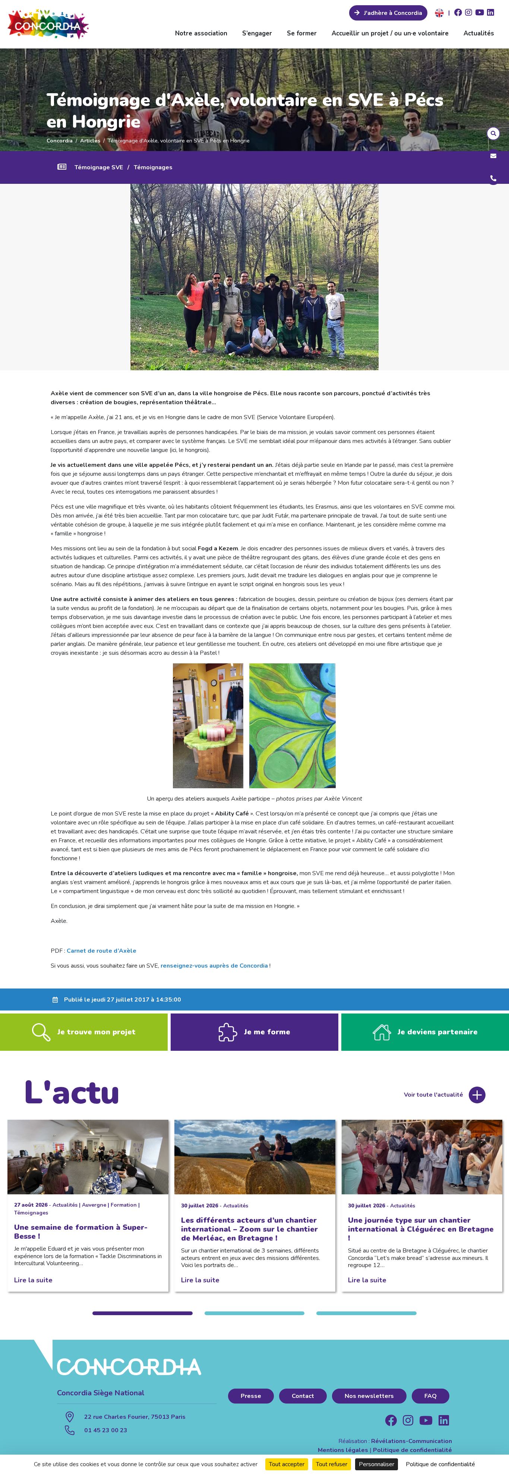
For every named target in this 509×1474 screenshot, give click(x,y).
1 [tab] (142, 1313)
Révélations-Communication (411, 1441)
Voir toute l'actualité (433, 1095)
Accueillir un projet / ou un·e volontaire (390, 33)
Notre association (201, 33)
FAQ (430, 1396)
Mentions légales (343, 1450)
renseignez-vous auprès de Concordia (214, 966)
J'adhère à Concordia (392, 13)
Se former (302, 33)
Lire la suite (33, 1280)
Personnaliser (376, 1464)
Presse (251, 1396)
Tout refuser (331, 1464)
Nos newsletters (369, 1396)
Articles (90, 140)
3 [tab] (366, 1313)
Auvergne (94, 1205)
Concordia (60, 140)
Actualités (479, 33)
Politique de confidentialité (412, 1450)
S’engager (257, 33)
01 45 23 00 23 (105, 1430)
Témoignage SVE (99, 167)
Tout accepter (286, 1464)
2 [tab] (254, 1313)
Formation (124, 1205)
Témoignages (153, 167)
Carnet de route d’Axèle (101, 951)
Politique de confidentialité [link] (440, 1464)
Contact (303, 1396)
